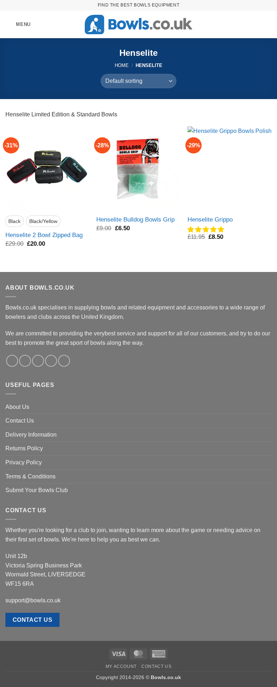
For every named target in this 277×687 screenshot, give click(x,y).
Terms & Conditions (30, 476)
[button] (18, 24)
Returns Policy (24, 448)
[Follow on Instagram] (25, 361)
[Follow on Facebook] (12, 361)
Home (122, 65)
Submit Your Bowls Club (36, 490)
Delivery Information (31, 435)
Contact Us (19, 421)
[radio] (14, 221)
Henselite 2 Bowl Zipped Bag (44, 234)
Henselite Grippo (210, 219)
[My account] (255, 24)
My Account (121, 666)
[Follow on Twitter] (38, 361)
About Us (17, 407)
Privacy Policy (23, 462)
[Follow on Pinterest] (64, 361)
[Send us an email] (51, 361)
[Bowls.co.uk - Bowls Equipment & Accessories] (138, 24)
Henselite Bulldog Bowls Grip (135, 219)
